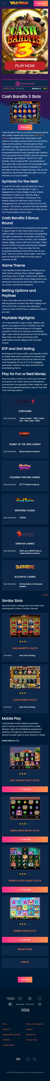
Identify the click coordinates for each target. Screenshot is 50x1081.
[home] (20, 5)
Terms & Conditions (34, 1024)
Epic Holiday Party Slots (25, 780)
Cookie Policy (8, 1045)
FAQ (4, 1024)
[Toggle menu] (4, 3)
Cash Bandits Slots (25, 699)
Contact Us (31, 1034)
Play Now (41, 3)
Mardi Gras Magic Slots (25, 830)
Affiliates (6, 1040)
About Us (6, 1029)
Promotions (25, 949)
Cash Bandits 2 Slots (25, 648)
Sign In (25, 961)
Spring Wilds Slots (25, 930)
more (45, 594)
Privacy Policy (31, 1040)
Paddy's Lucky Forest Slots (25, 880)
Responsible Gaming (11, 1034)
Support (29, 1029)
